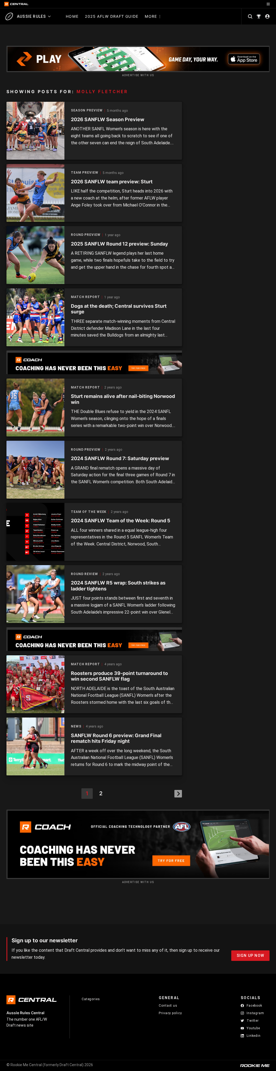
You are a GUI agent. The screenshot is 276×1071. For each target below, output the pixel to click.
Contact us (168, 1005)
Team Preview (84, 172)
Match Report (85, 297)
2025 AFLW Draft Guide (111, 16)
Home (72, 16)
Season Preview (87, 110)
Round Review (84, 574)
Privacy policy (170, 1013)
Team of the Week (88, 512)
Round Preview (86, 235)
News (76, 726)
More (151, 16)
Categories (91, 999)
